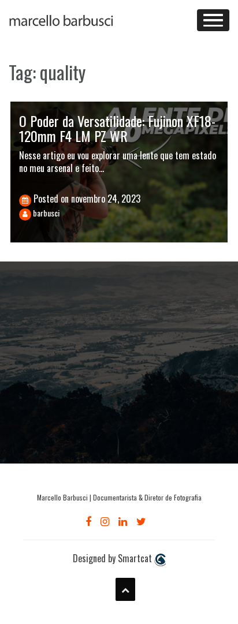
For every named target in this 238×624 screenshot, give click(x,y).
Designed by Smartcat (113, 558)
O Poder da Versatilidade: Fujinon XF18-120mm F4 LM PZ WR (117, 128)
